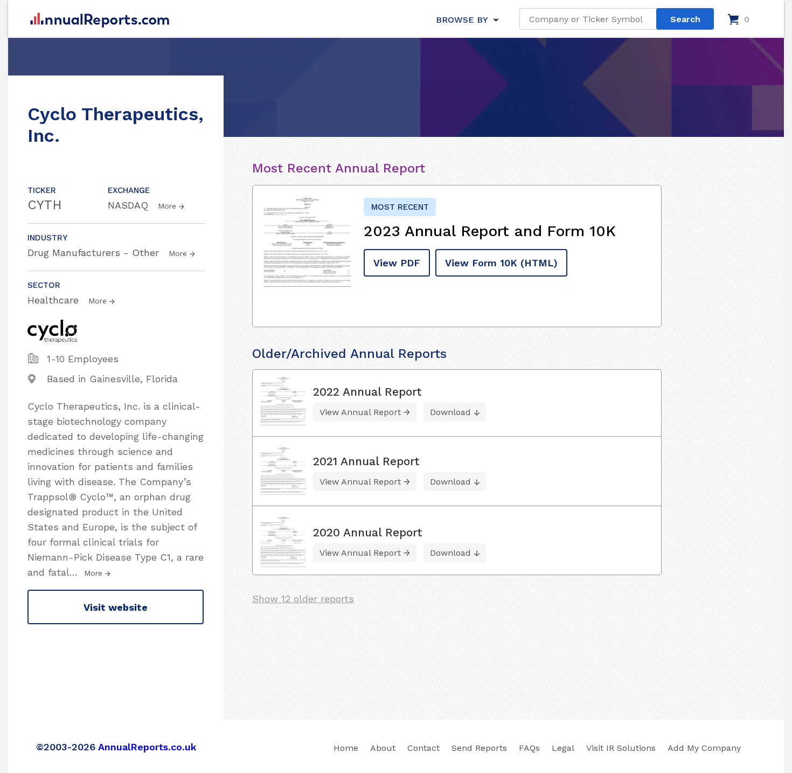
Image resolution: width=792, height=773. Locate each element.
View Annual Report (360, 412)
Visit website (116, 607)
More (167, 206)
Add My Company (704, 748)
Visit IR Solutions (621, 748)
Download (450, 412)
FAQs (529, 748)
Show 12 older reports (303, 598)
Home (346, 748)
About (382, 748)
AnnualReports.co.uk (147, 747)
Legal (563, 748)
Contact (423, 748)
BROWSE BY (462, 20)
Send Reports (479, 748)
